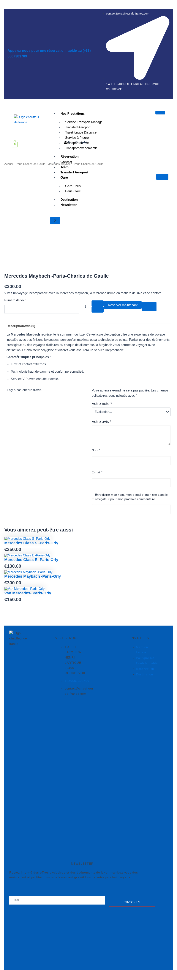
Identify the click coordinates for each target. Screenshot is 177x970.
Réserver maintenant (122, 305)
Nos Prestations (72, 113)
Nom (96, 450)
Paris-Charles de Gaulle (30, 164)
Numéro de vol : (15, 300)
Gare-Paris (73, 186)
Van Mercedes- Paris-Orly (27, 593)
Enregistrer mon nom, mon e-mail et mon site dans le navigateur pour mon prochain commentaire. (131, 497)
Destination (69, 199)
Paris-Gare (73, 191)
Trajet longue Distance (80, 132)
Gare (64, 177)
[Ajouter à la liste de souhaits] (149, 306)
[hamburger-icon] (160, 112)
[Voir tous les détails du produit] (27, 538)
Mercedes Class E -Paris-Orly (31, 559)
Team (64, 167)
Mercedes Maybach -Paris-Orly (32, 576)
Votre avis (101, 421)
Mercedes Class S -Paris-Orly (31, 543)
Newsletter (68, 205)
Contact (66, 162)
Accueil (9, 164)
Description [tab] (15, 326)
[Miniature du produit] (162, 177)
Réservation (69, 156)
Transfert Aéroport (77, 127)
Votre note (102, 403)
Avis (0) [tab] (29, 326)
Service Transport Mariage (84, 122)
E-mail (97, 472)
